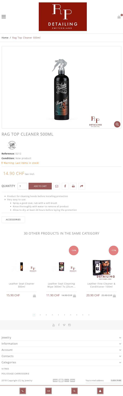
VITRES (5, 368)
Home (5, 37)
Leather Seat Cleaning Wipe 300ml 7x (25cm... (61, 285)
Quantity (8, 186)
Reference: (8, 153)
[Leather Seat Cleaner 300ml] (21, 266)
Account (7, 350)
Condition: (8, 158)
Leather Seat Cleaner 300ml (21, 285)
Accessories (13, 219)
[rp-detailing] (63, 16)
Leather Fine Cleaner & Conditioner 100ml (101, 285)
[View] (24, 295)
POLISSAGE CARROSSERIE (15, 373)
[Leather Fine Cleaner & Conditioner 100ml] (101, 266)
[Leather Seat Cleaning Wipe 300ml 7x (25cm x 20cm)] (61, 266)
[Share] (81, 186)
